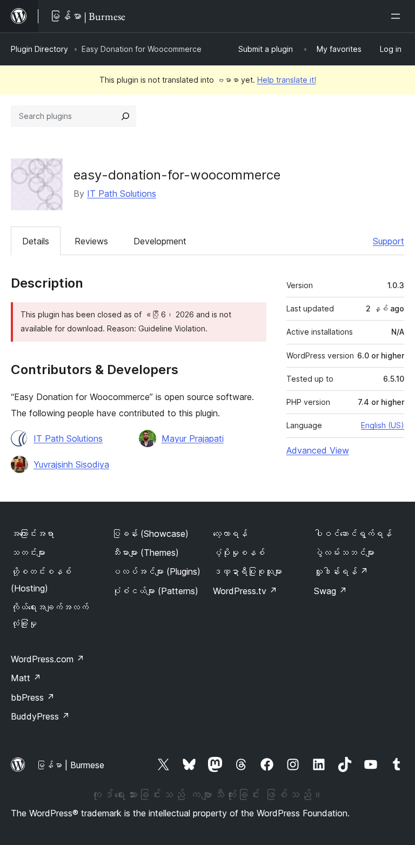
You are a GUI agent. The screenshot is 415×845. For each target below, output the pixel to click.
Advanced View (317, 450)
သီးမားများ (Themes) (145, 552)
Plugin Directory (39, 49)
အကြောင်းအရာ (32, 533)
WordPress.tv (245, 590)
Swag (330, 590)
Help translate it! (286, 79)
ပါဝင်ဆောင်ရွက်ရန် (353, 533)
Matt (26, 678)
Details (35, 241)
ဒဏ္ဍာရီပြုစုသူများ (247, 571)
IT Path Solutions (121, 193)
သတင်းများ (28, 552)
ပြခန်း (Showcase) (150, 533)
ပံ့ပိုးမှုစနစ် (239, 552)
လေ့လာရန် (230, 533)
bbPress (33, 697)
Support (388, 241)
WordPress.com (47, 659)
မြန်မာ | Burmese (70, 765)
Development (159, 241)
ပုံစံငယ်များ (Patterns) (155, 590)
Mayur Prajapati (193, 438)
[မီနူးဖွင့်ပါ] (397, 16)
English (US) (382, 425)
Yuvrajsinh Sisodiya (71, 464)
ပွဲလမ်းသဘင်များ (344, 552)
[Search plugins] (125, 116)
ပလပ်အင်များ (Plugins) (156, 571)
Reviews (91, 241)
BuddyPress (40, 716)
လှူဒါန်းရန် (341, 571)
